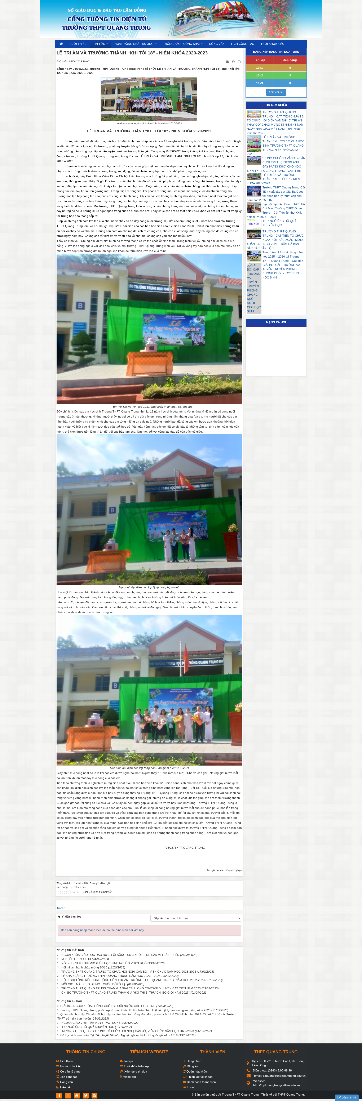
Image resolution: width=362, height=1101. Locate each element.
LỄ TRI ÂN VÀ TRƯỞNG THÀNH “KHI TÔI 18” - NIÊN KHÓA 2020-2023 (273, 179)
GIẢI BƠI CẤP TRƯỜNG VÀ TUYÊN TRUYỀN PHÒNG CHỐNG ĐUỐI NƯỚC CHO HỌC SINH (281, 271)
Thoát (190, 1087)
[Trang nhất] (61, 44)
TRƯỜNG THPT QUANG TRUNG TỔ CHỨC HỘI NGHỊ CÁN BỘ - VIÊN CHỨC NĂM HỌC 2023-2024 (128, 971)
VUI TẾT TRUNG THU (76, 959)
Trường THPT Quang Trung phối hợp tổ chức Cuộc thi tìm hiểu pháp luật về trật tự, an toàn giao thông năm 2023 (135, 1010)
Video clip (129, 1076)
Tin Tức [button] (99, 43)
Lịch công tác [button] (242, 43)
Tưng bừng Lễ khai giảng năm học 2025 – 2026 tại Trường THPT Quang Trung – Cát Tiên (282, 256)
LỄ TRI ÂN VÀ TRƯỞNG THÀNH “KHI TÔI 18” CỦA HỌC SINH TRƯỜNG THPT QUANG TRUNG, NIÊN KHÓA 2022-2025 (275, 145)
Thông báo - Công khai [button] (181, 43)
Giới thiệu (66, 1061)
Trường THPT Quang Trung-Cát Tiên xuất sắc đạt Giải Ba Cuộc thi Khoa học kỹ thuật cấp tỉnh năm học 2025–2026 (276, 194)
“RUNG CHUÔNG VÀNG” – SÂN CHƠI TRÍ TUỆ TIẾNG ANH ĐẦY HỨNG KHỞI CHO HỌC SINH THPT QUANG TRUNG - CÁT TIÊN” (276, 164)
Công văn (66, 1082)
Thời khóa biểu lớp (136, 1066)
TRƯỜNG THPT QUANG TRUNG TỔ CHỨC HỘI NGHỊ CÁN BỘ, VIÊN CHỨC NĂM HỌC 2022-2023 (127, 1031)
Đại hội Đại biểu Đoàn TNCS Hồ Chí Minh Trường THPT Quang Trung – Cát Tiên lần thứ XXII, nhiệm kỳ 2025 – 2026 (276, 210)
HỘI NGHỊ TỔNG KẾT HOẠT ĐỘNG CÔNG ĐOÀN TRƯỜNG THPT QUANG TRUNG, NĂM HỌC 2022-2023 (133, 980)
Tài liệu (128, 1061)
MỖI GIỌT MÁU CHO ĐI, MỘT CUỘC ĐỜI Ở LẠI (93, 984)
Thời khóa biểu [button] (272, 43)
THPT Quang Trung (291, 1094)
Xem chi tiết (276, 92)
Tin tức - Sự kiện (70, 1066)
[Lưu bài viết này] (239, 62)
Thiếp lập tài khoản (199, 1076)
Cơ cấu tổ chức (69, 1071)
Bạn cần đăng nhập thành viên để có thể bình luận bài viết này (102, 930)
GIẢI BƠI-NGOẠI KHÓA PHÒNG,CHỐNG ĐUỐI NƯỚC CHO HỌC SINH (107, 1006)
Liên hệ (64, 1087)
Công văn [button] (217, 43)
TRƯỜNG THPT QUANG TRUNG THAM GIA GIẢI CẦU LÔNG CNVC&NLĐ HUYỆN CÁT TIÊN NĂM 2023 (131, 988)
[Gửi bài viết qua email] (227, 62)
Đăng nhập (193, 1061)
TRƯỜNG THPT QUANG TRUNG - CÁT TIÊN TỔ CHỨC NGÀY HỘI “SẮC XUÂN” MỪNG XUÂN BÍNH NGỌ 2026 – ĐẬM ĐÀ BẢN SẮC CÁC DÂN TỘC (276, 240)
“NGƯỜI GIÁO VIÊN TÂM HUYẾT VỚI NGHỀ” (91, 1022)
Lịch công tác (68, 1076)
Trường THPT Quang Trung (240, 1094)
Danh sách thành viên (201, 1082)
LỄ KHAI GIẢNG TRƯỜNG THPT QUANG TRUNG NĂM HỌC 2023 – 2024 (111, 975)
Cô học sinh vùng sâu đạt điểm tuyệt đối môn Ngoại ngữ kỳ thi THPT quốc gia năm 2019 (119, 1035)
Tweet (61, 908)
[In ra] (233, 62)
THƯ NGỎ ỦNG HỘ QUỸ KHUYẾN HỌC (87, 1027)
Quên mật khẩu (196, 1071)
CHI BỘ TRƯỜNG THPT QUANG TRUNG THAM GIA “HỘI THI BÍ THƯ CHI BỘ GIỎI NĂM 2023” (125, 992)
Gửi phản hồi (349, 1097)
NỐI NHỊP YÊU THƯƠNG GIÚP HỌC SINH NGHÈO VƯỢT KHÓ (104, 963)
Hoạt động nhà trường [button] (134, 43)
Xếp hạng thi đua (135, 1071)
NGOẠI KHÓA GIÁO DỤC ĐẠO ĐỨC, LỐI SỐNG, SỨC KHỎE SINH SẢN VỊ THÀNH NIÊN (120, 955)
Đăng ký (192, 1066)
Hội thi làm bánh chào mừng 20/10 (84, 967)
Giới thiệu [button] (78, 43)
